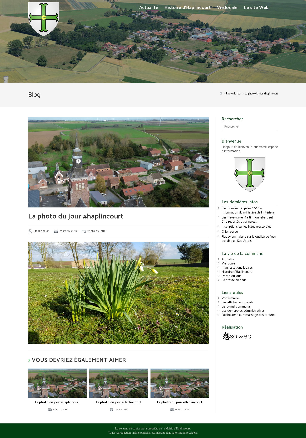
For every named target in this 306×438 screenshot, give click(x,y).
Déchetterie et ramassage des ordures (248, 315)
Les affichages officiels (237, 302)
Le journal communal (236, 306)
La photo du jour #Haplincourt (118, 402)
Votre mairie (230, 298)
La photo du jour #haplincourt (261, 94)
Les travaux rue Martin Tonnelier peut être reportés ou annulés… (247, 220)
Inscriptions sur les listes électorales (246, 227)
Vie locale (228, 263)
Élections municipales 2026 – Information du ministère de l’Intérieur (248, 210)
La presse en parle (234, 280)
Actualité (228, 259)
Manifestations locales (237, 267)
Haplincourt (42, 231)
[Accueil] (221, 94)
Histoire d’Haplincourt (237, 272)
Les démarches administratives (243, 311)
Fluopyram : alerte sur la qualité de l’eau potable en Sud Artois (249, 239)
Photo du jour (96, 231)
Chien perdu (230, 232)
